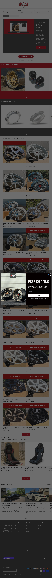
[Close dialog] (50, 274)
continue (38, 295)
